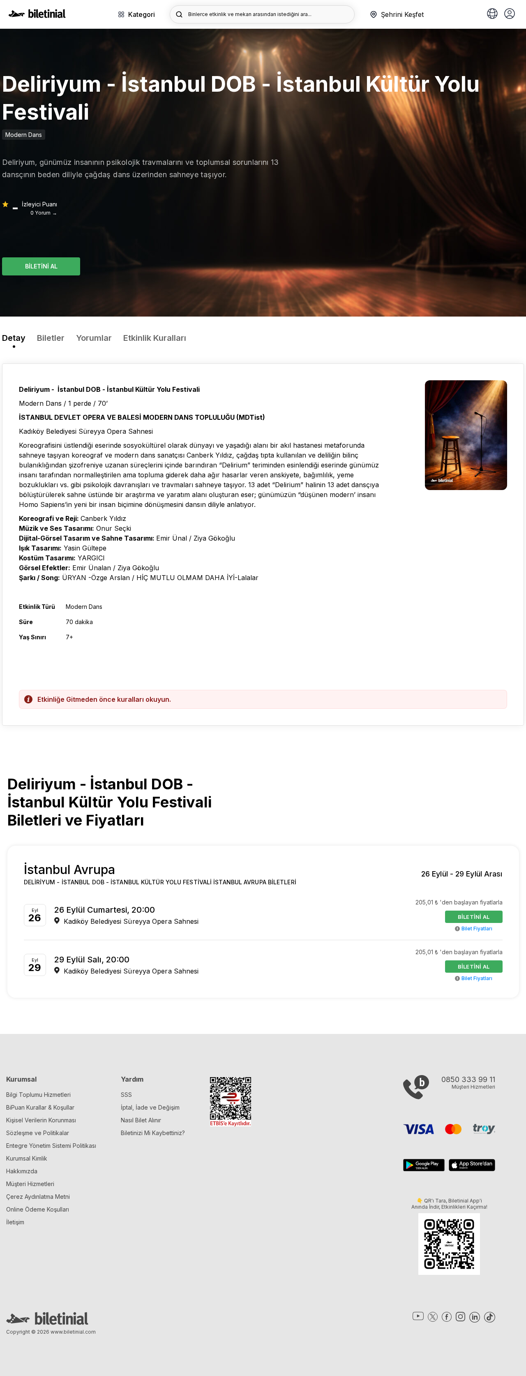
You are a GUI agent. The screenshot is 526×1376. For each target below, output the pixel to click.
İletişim (15, 1222)
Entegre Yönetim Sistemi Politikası (51, 1145)
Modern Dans (23, 134)
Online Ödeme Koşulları (37, 1209)
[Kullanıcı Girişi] (509, 14)
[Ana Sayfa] (37, 16)
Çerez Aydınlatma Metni (38, 1196)
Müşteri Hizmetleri (30, 1183)
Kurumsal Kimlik (26, 1158)
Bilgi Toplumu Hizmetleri (38, 1094)
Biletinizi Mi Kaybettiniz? (153, 1132)
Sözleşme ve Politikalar (37, 1132)
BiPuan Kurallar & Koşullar (40, 1107)
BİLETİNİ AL (41, 266)
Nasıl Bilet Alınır (141, 1120)
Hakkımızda (21, 1171)
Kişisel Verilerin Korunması (41, 1120)
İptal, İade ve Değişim (150, 1107)
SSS (126, 1094)
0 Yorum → (43, 213)
